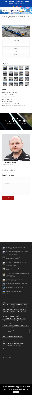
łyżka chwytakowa (18, 336)
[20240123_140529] (21, 68)
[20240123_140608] (16, 73)
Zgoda (16, 392)
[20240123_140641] (21, 79)
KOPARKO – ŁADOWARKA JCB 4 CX (13, 291)
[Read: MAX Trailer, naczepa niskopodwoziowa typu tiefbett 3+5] (3, 263)
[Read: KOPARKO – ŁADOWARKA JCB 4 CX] (3, 292)
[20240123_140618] (27, 73)
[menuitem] (5, 1)
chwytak (12, 304)
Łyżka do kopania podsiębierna (10, 327)
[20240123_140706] (21, 84)
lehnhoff (11, 306)
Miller (15, 306)
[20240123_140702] (16, 84)
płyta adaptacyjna (18, 309)
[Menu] (27, 10)
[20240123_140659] (10, 84)
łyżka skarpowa (16, 345)
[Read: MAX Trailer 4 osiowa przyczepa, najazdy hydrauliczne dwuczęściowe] (3, 257)
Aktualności (11, 1)
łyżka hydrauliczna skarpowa (9, 343)
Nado (25, 306)
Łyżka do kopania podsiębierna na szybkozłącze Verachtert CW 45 (13, 330)
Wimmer (19, 320)
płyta (11, 309)
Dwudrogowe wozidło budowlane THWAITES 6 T (17, 283)
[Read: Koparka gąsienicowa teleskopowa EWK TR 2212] (3, 248)
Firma (5, 1)
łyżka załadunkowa (7, 348)
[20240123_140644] (27, 79)
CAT (7, 304)
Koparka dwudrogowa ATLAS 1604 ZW (14, 287)
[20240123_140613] (21, 73)
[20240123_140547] (5, 73)
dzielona (25, 304)
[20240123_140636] (16, 79)
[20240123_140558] (10, 73)
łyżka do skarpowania (7, 341)
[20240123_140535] (27, 68)
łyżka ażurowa (10, 336)
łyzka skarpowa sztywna (21, 334)
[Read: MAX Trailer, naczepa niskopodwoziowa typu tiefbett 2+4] (3, 269)
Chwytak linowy (18, 304)
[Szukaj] (23, 10)
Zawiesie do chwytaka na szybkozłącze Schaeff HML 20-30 (15, 325)
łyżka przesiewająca (7, 345)
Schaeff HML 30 (6, 311)
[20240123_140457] (5, 68)
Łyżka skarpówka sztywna (8, 334)
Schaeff (25, 309)
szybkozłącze (23, 311)
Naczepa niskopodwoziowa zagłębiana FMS (15, 16)
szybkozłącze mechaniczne (9, 318)
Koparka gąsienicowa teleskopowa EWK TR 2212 (17, 247)
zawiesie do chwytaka (8, 323)
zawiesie (24, 320)
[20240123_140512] (10, 68)
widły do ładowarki (11, 320)
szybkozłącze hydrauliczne (9, 313)
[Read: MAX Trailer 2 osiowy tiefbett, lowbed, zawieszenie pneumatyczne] (3, 274)
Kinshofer (5, 306)
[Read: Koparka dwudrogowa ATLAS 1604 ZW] (3, 288)
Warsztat (27, 1)
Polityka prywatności (19, 3)
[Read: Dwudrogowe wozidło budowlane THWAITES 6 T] (3, 284)
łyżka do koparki (15, 338)
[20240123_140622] (5, 79)
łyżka (4, 336)
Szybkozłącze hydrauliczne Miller (10, 316)
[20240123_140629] (10, 79)
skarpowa (13, 311)
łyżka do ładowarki (18, 341)
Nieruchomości (19, 1)
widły (4, 320)
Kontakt (11, 3)
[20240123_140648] (5, 84)
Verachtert (19, 318)
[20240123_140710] (27, 84)
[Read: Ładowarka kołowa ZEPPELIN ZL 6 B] (3, 280)
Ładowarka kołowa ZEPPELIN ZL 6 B (14, 279)
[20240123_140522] (16, 68)
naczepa (20, 306)
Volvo (24, 318)
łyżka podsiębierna (21, 343)
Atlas (4, 304)
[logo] (13, 10)
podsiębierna (6, 309)
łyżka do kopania (6, 338)
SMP (18, 311)
